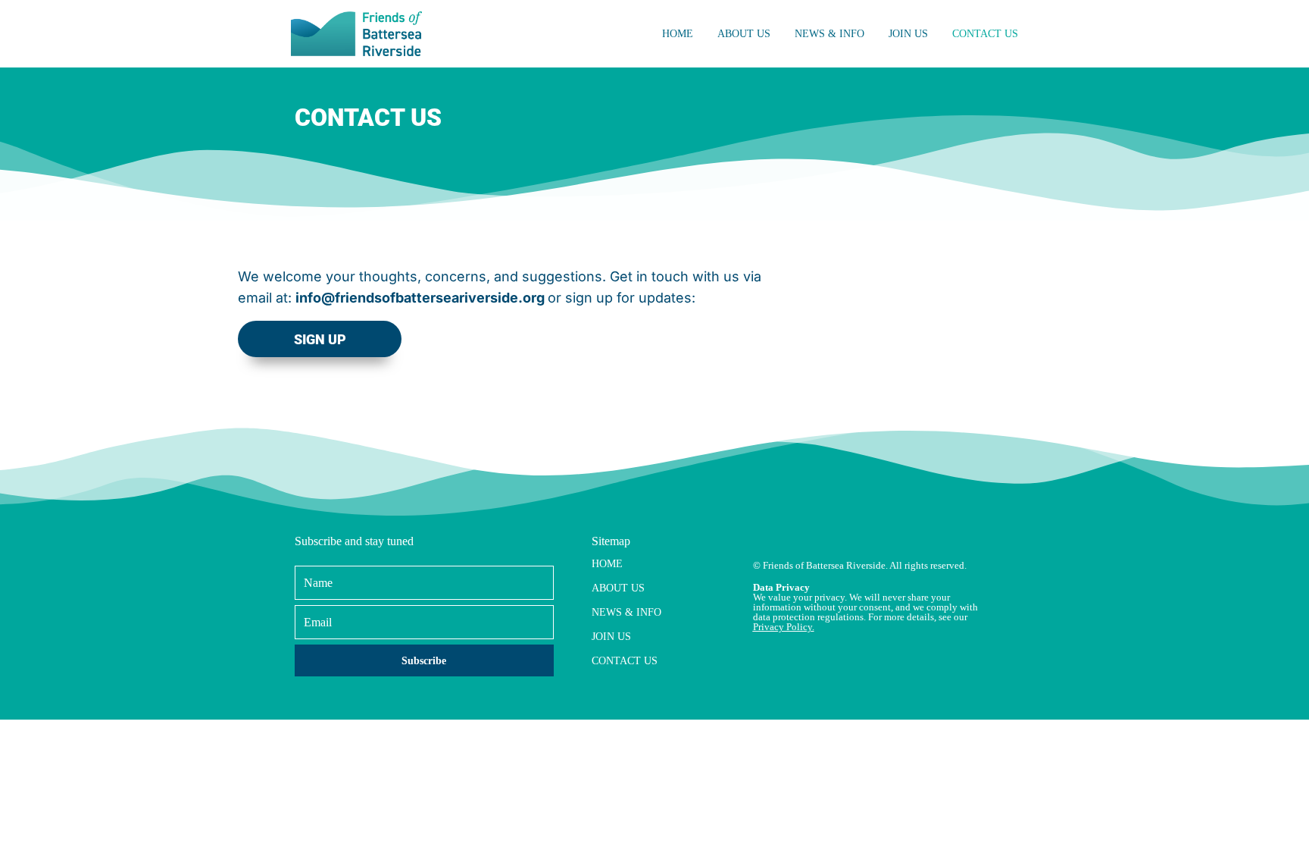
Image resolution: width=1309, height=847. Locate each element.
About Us (743, 33)
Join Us (908, 33)
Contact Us (985, 33)
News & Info (829, 33)
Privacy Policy (782, 626)
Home (677, 33)
